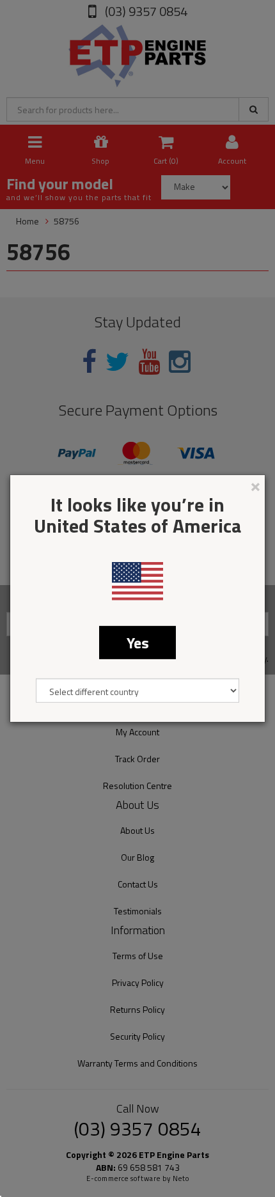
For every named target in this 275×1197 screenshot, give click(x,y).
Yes (138, 642)
